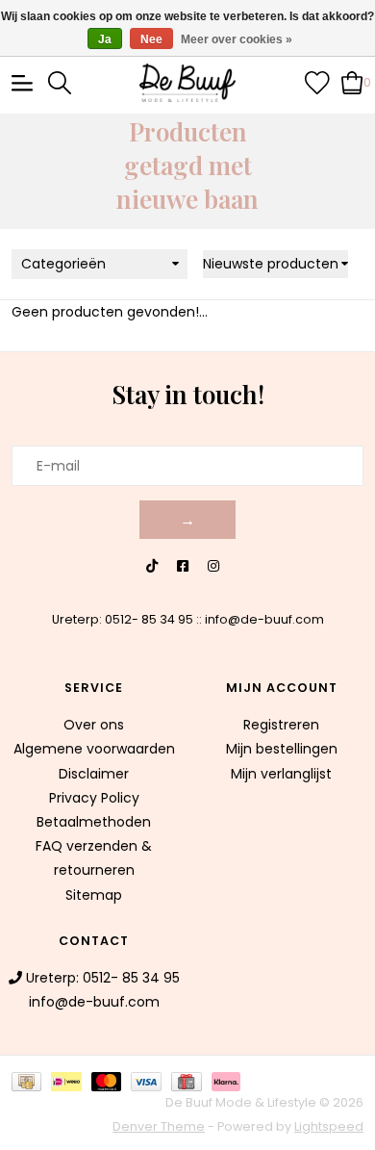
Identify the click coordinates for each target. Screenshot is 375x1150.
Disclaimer (94, 773)
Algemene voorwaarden (94, 748)
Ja (105, 39)
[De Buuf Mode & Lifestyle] (188, 83)
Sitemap (93, 895)
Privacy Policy (94, 797)
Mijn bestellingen (282, 748)
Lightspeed (328, 1126)
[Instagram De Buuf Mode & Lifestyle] (213, 566)
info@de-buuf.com (264, 619)
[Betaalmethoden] (31, 1080)
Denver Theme (158, 1126)
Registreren (281, 724)
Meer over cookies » (236, 39)
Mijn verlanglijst (281, 773)
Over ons (93, 724)
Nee (151, 39)
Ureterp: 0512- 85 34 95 (122, 619)
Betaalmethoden (94, 821)
